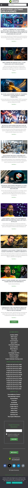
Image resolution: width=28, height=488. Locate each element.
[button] (1, 5)
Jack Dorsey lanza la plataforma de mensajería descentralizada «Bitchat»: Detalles (14, 220)
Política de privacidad (17, 482)
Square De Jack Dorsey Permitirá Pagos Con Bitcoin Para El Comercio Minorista (14, 250)
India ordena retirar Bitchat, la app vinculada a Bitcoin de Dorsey (14, 63)
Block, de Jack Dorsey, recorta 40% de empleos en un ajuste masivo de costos (14, 126)
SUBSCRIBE (14, 439)
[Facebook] (5, 465)
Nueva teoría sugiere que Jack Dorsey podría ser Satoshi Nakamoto (14, 281)
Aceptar (8, 482)
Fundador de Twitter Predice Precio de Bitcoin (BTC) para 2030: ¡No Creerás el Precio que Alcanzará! (14, 309)
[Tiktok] (23, 465)
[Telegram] (14, 465)
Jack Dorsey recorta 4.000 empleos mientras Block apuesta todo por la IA (14, 156)
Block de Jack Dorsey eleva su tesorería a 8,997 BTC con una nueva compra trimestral (14, 95)
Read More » (14, 41)
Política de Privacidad (10, 475)
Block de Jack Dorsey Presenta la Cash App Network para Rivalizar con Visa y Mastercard (14, 187)
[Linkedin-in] (18, 465)
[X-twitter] (9, 465)
